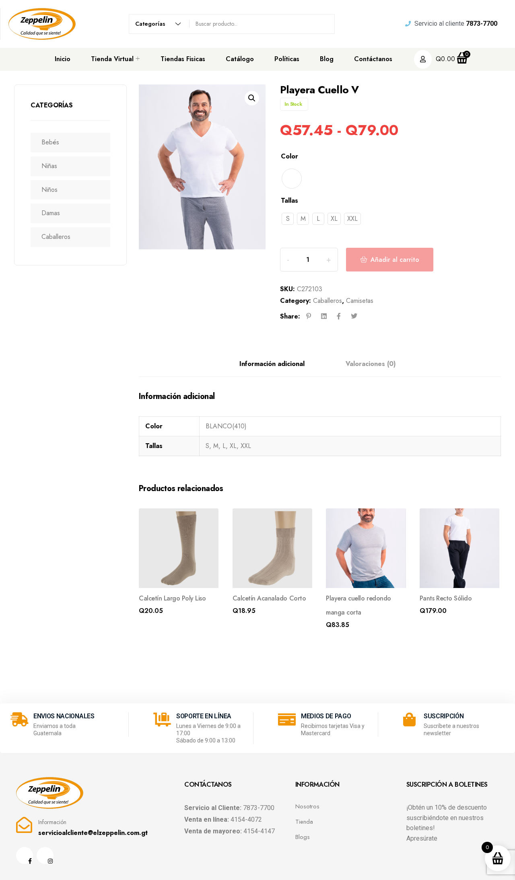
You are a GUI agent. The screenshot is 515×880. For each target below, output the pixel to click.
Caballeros (55, 236)
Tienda (304, 821)
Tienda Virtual (112, 59)
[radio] (292, 179)
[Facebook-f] (24, 855)
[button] (252, 98)
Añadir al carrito (395, 259)
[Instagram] (45, 855)
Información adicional (272, 363)
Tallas (289, 200)
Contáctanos (373, 59)
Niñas (49, 166)
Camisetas (359, 300)
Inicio (62, 59)
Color (289, 156)
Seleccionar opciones (169, 613)
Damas (50, 213)
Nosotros (307, 806)
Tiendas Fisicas (183, 59)
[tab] (272, 364)
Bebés (50, 142)
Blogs (302, 837)
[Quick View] (206, 520)
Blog (327, 59)
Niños (49, 189)
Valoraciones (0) (371, 363)
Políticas (286, 59)
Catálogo (240, 59)
